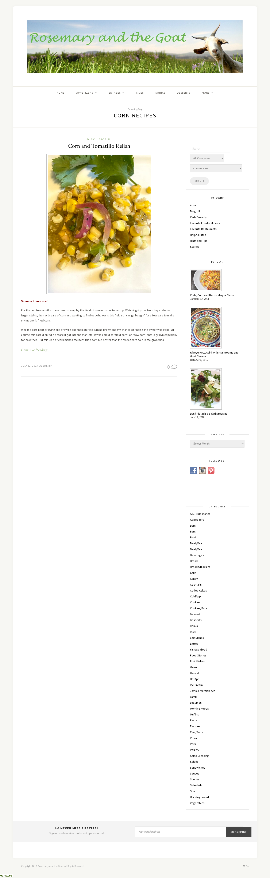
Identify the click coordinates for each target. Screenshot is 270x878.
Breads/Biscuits (200, 567)
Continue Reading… (35, 350)
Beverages (197, 555)
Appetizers (197, 520)
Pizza (193, 738)
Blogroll (195, 211)
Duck (193, 632)
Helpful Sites (198, 235)
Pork (193, 744)
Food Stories (198, 655)
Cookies (195, 602)
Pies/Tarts (196, 732)
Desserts (183, 92)
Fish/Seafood (198, 649)
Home (61, 92)
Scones (195, 779)
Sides (140, 92)
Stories (194, 247)
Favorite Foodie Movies (205, 223)
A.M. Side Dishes (200, 514)
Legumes (196, 703)
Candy (194, 579)
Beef (193, 537)
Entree (194, 643)
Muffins (194, 714)
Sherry (47, 365)
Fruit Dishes (197, 661)
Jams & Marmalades (202, 691)
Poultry (194, 750)
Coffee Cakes (198, 590)
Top (245, 866)
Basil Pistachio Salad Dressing (209, 413)
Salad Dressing (199, 756)
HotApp (195, 679)
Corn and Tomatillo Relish (99, 146)
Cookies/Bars (198, 608)
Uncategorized (199, 797)
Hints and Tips (199, 241)
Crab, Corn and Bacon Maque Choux (212, 295)
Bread (194, 561)
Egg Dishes (197, 638)
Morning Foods (199, 708)
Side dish (105, 139)
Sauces (194, 773)
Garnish (195, 673)
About (194, 205)
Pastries (195, 726)
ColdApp (195, 596)
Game (193, 667)
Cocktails (196, 584)
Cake (193, 573)
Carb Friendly (198, 217)
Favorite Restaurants (203, 229)
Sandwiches (197, 767)
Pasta (193, 720)
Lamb (193, 697)
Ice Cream (196, 685)
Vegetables (197, 803)
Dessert (195, 614)
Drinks (160, 92)
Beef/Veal (196, 543)
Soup (193, 791)
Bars (193, 525)
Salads (91, 139)
